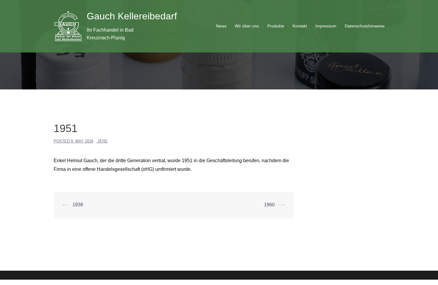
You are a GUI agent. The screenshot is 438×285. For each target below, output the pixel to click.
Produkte (275, 26)
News (221, 26)
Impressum (325, 26)
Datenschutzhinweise (365, 26)
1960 (269, 204)
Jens (102, 141)
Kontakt (300, 26)
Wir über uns (247, 26)
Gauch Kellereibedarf (132, 16)
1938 (77, 204)
